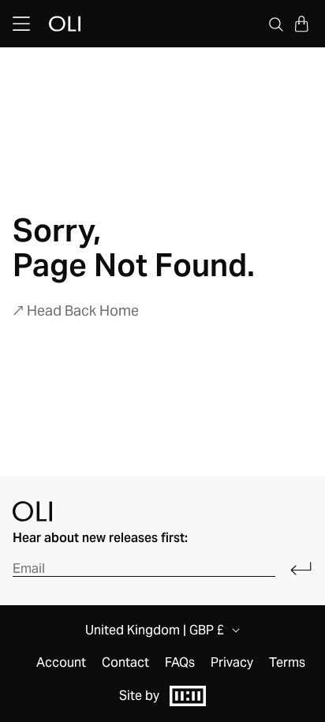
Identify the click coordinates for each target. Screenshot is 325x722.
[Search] (276, 24)
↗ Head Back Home (76, 310)
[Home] (32, 511)
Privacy (232, 663)
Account (61, 663)
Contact (125, 663)
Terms (287, 663)
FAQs (180, 663)
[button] (301, 24)
